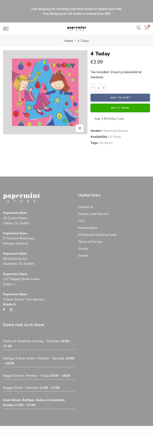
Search (83, 255)
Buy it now (120, 108)
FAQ (81, 221)
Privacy (83, 248)
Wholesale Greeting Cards (97, 235)
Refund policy (88, 228)
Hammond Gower (115, 131)
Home (68, 41)
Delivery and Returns (93, 214)
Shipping (116, 72)
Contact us (85, 207)
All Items (106, 143)
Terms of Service (90, 242)
